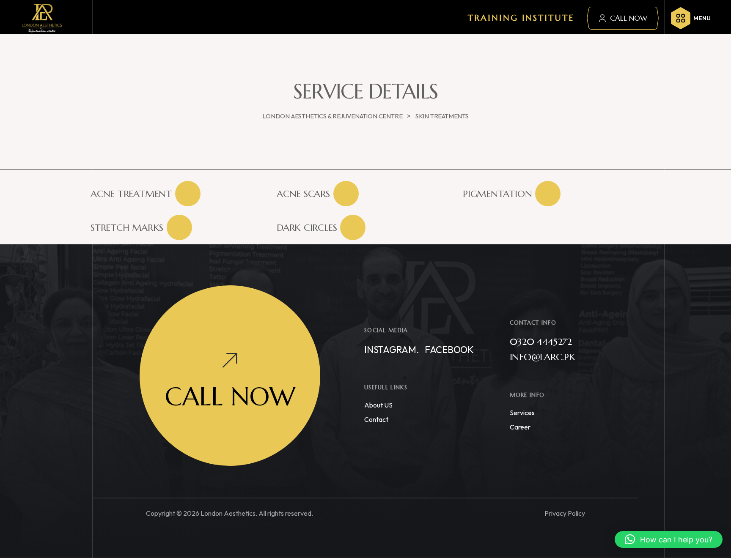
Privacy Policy (564, 513)
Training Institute (521, 18)
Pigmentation (497, 194)
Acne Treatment (131, 194)
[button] (669, 539)
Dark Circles (307, 227)
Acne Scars (303, 194)
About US (378, 405)
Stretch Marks (127, 227)
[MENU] (680, 18)
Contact (376, 419)
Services (522, 412)
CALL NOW (628, 18)
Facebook (449, 350)
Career (520, 427)
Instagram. (391, 350)
